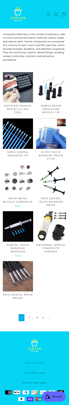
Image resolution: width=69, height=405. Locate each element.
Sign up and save (34, 383)
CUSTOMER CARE (34, 373)
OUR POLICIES (34, 363)
